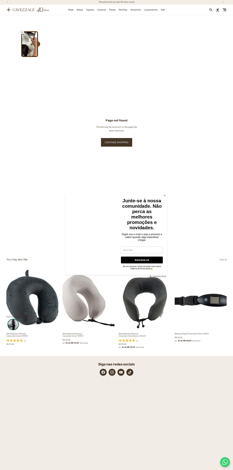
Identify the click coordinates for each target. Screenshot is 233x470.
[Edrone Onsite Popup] (116, 235)
